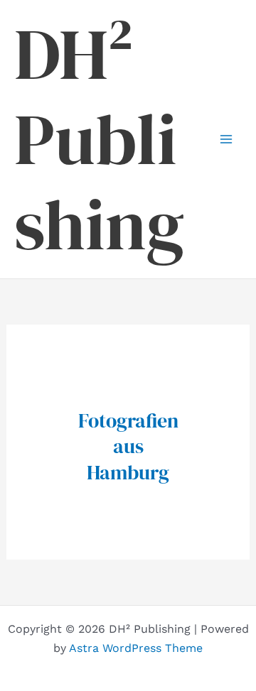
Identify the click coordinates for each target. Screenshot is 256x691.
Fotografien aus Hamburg (128, 446)
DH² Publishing (99, 139)
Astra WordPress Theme (136, 648)
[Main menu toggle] (226, 139)
